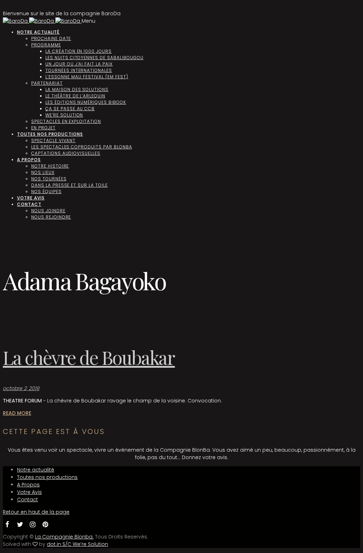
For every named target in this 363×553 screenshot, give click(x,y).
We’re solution (64, 115)
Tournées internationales (78, 70)
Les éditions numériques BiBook (85, 102)
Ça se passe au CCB (70, 109)
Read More (17, 413)
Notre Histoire (50, 166)
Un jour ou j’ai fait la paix (79, 64)
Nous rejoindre (51, 217)
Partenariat (47, 83)
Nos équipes (46, 191)
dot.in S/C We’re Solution (77, 544)
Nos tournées (49, 179)
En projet (43, 128)
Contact (29, 204)
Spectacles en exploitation (66, 121)
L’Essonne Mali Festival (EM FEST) (86, 77)
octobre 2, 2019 (21, 388)
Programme (46, 45)
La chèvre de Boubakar (89, 357)
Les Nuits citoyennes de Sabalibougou (94, 58)
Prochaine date (51, 38)
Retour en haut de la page (36, 511)
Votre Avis (31, 198)
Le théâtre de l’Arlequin (75, 96)
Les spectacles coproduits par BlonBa (81, 147)
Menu (88, 20)
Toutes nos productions (50, 134)
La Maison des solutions (76, 89)
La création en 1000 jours (78, 51)
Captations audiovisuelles (65, 153)
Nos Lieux (43, 172)
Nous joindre (48, 211)
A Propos (29, 160)
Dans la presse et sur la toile (69, 185)
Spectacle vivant (53, 140)
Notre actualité (38, 32)
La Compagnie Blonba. (64, 536)
